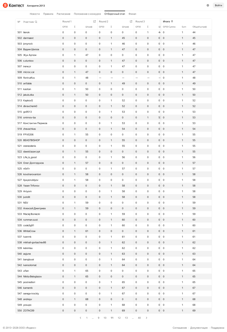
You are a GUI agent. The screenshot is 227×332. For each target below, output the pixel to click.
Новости (35, 13)
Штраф (88, 27)
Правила (48, 13)
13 (126, 317)
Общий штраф (200, 27)
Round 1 (67, 21)
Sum (184, 27)
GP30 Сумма (169, 27)
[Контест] (13, 5)
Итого (166, 21)
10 (105, 317)
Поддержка (217, 327)
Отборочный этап (114, 13)
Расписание (63, 13)
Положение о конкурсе (87, 13)
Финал (132, 13)
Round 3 (140, 21)
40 (139, 317)
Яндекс (31, 327)
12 (119, 317)
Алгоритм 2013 (36, 5)
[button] (30, 21)
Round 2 (103, 21)
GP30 (65, 27)
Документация (198, 327)
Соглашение (180, 327)
